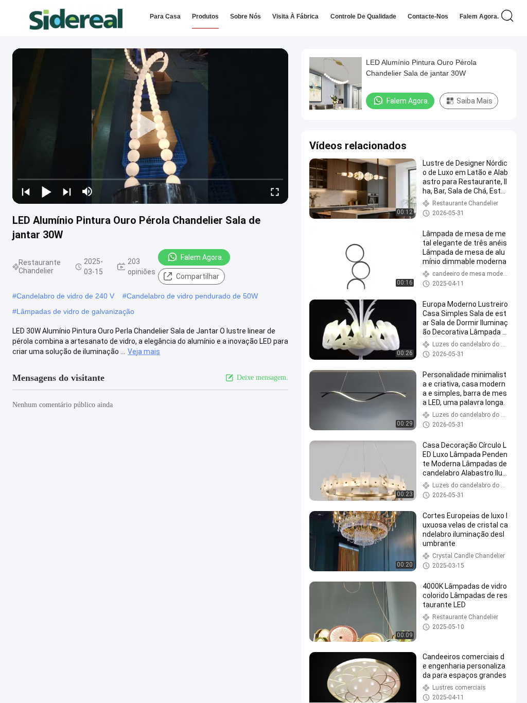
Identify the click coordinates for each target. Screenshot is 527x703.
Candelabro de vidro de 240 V (65, 296)
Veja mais (144, 351)
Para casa (165, 16)
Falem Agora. (479, 16)
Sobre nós (245, 16)
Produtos (205, 16)
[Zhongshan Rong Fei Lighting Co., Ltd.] (76, 18)
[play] (150, 126)
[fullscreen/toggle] (275, 191)
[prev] (25, 191)
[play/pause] (46, 191)
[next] (67, 191)
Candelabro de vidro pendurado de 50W (192, 296)
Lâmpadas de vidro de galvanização (75, 311)
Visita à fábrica (295, 16)
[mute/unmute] (87, 191)
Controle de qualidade (363, 16)
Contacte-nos (428, 16)
